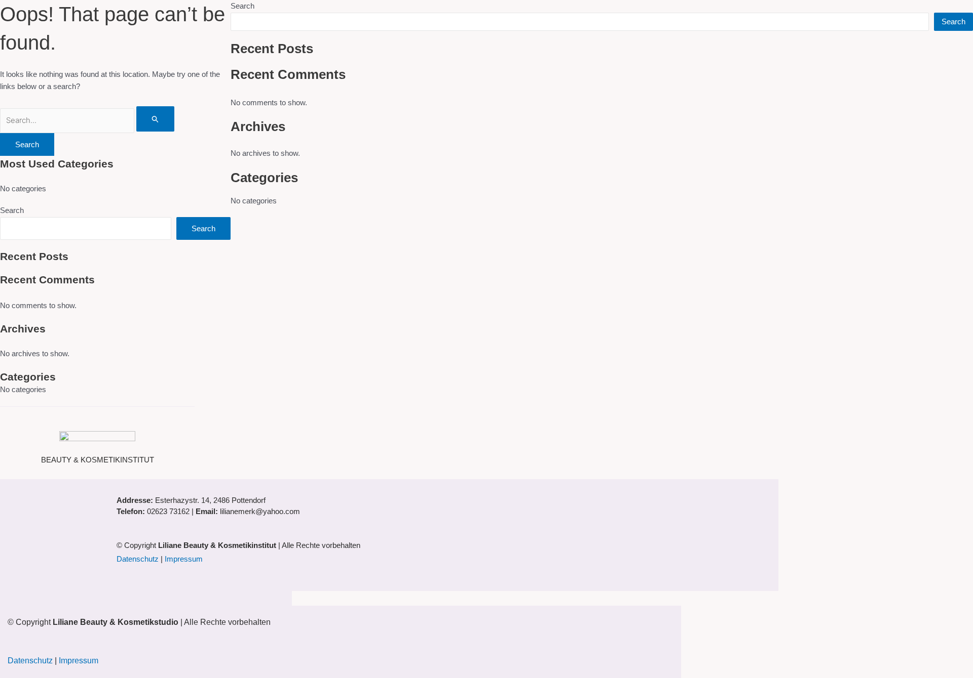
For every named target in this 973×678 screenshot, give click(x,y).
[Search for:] (87, 120)
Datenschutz (138, 559)
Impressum (184, 559)
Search (12, 210)
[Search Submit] (155, 119)
